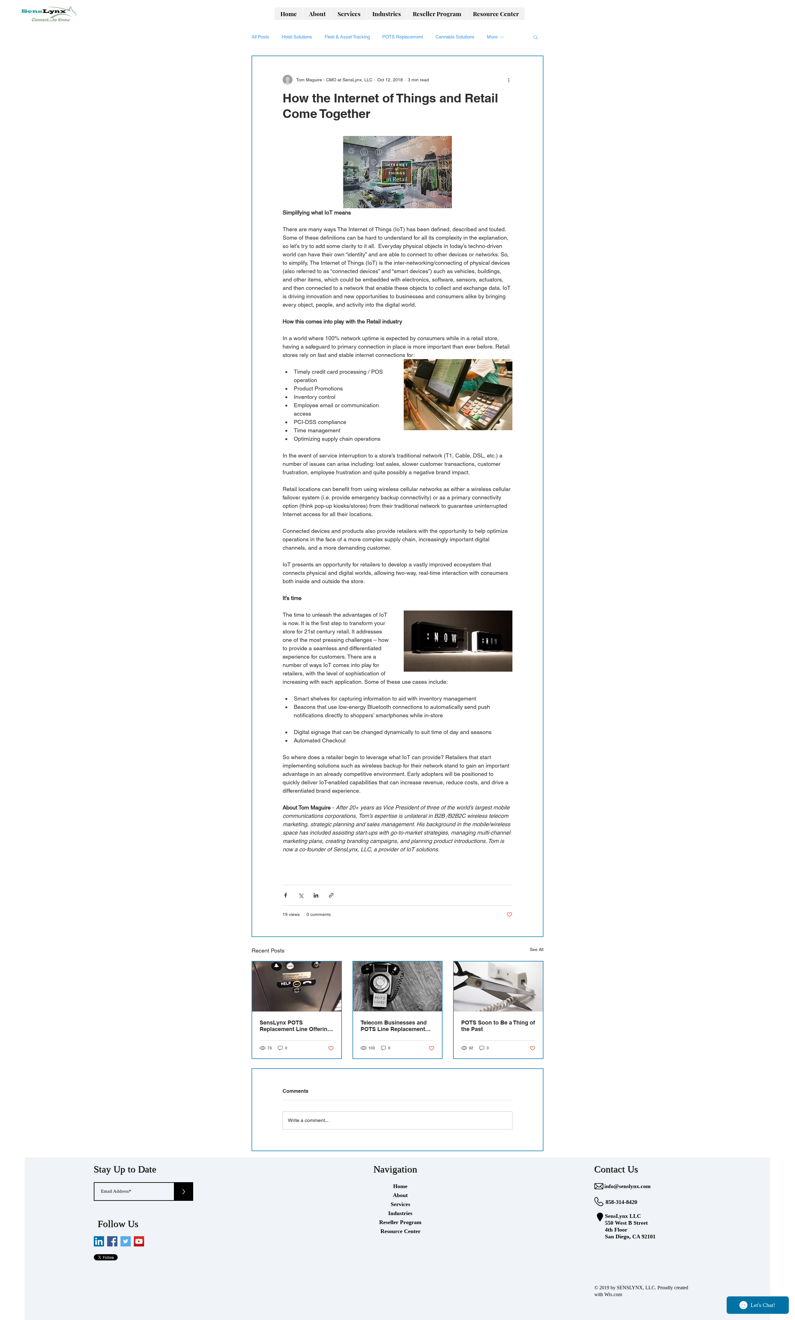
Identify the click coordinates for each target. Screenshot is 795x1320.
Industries (400, 1213)
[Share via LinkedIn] (316, 895)
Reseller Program (400, 1222)
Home (400, 1186)
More (492, 36)
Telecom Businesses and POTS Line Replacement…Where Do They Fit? (396, 1025)
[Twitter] (125, 1241)
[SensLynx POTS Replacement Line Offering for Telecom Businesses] (296, 986)
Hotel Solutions (297, 36)
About (400, 1195)
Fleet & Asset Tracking (347, 36)
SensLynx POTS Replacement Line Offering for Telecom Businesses (295, 1025)
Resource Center (400, 1231)
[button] (348, 13)
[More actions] (508, 79)
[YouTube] (139, 1241)
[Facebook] (112, 1241)
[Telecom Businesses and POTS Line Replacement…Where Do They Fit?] (397, 986)
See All (536, 949)
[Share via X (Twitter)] (301, 895)
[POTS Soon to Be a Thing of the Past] (498, 986)
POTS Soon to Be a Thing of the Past (498, 1025)
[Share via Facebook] (285, 895)
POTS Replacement (402, 36)
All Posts (260, 36)
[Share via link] (331, 895)
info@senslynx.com (627, 1186)
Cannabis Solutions (455, 36)
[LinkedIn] (99, 1241)
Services (400, 1204)
